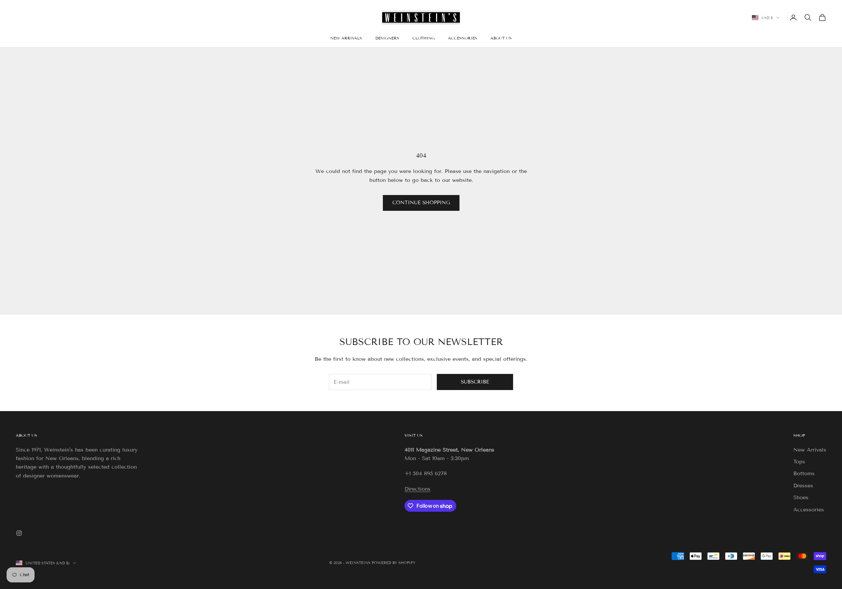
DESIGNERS (387, 38)
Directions (418, 489)
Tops (799, 461)
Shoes (800, 497)
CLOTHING (423, 38)
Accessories (808, 509)
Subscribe (475, 382)
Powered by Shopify (393, 562)
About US (26, 435)
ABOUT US (501, 38)
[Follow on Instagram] (19, 533)
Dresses (803, 485)
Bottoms (804, 473)
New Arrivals (809, 450)
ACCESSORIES (462, 38)
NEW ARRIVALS (346, 38)
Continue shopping (421, 203)
